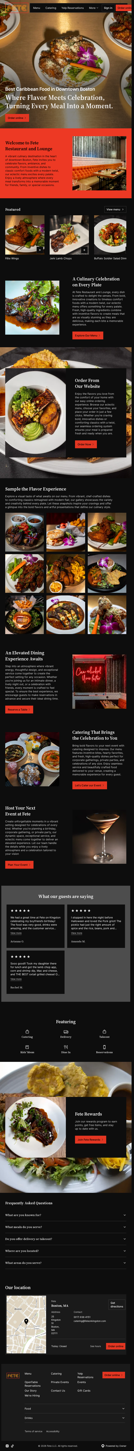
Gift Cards (83, 1390)
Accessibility (52, 1431)
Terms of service (33, 1431)
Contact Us (58, 1390)
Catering (50, 7)
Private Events (60, 1382)
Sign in (108, 7)
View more (16, 933)
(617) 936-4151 (82, 1317)
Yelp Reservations (72, 7)
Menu (36, 7)
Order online (115, 1346)
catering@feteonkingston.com (90, 1321)
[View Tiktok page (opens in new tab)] (12, 1446)
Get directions (117, 1304)
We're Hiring (32, 1395)
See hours (95, 1346)
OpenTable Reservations (33, 1383)
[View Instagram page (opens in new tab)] (7, 1446)
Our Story (31, 1390)
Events (81, 1382)
